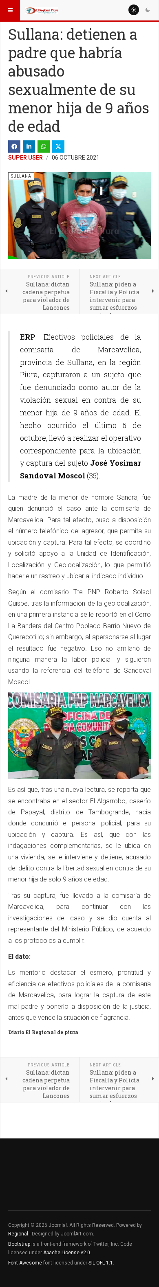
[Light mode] (133, 10)
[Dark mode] (147, 10)
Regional (18, 1234)
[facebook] (14, 146)
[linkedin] (29, 146)
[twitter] (58, 146)
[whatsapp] (44, 146)
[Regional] (41, 10)
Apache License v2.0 (66, 1252)
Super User (25, 157)
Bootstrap (19, 1244)
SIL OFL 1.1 (100, 1263)
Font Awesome (25, 1263)
